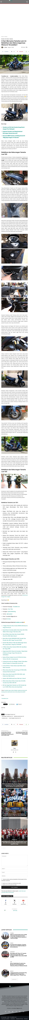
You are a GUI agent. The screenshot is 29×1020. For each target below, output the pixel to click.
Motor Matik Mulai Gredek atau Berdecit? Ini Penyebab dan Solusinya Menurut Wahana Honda (18, 964)
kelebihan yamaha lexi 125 (19, 716)
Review (6, 36)
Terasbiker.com (16, 606)
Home (2, 36)
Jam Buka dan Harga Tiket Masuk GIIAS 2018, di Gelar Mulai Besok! (22, 733)
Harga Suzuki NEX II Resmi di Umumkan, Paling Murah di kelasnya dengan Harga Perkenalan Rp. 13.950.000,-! (15, 653)
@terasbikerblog (12, 611)
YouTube (9, 618)
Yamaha (14, 812)
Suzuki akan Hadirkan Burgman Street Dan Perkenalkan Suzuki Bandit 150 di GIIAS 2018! (7, 734)
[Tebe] (2, 47)
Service (11, 971)
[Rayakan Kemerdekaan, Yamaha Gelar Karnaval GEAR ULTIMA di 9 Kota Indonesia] (14, 803)
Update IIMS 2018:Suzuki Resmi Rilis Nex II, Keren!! (14, 678)
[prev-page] (2, 848)
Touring (12, 933)
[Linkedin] (12, 1011)
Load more (14, 979)
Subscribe (23, 899)
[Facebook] (13, 751)
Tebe (6, 47)
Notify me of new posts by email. (10, 884)
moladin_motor (5, 718)
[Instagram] (9, 1011)
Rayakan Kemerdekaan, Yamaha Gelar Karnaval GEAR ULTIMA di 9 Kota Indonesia (14, 814)
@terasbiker (9, 614)
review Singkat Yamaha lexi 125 (15, 718)
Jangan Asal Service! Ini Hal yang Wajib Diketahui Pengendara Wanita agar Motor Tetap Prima (18, 974)
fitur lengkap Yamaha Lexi (10, 714)
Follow (14, 899)
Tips (11, 961)
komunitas (14, 839)
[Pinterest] (16, 1011)
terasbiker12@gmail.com (17, 1008)
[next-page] (4, 848)
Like (5, 899)
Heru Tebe (10, 609)
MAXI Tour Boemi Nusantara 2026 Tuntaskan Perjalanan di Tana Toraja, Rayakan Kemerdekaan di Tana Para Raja (14, 785)
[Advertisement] (14, 19)
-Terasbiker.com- (4, 698)
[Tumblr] (20, 1011)
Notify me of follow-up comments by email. (12, 883)
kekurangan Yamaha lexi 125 (7, 716)
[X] (15, 751)
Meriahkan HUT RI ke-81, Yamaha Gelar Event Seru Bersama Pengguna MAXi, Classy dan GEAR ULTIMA (14, 843)
